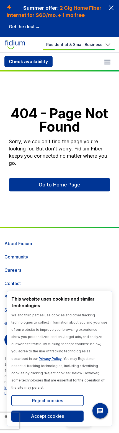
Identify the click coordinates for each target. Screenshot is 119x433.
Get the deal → (24, 26)
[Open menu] (107, 62)
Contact (12, 283)
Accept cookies (47, 416)
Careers (12, 270)
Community (16, 257)
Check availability (28, 61)
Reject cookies (47, 400)
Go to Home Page (59, 185)
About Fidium (18, 243)
